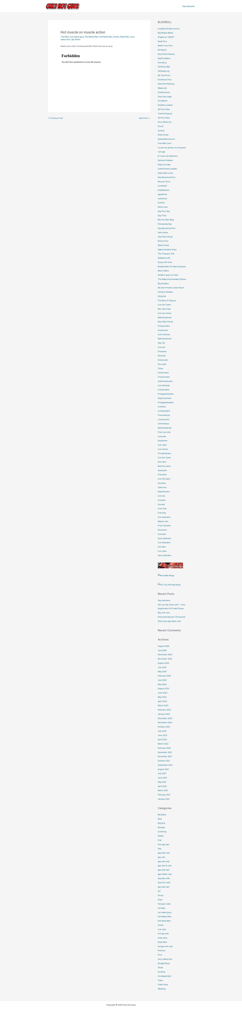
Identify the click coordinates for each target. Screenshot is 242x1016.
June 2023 (162, 693)
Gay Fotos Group (165, 236)
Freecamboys (164, 415)
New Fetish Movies (166, 54)
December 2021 (165, 752)
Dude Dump (163, 135)
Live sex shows (164, 313)
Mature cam (163, 521)
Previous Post (55, 118)
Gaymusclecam (164, 398)
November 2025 (165, 659)
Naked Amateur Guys (167, 249)
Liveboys (162, 406)
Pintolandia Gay (165, 224)
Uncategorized (164, 976)
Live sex (161, 347)
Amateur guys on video (168, 275)
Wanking (161, 989)
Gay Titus (162, 215)
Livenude (162, 436)
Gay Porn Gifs (164, 882)
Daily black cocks (165, 173)
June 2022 (162, 735)
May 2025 (162, 671)
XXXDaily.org (163, 71)
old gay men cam (165, 946)
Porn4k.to (162, 62)
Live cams (162, 445)
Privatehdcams (164, 453)
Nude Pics (162, 41)
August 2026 (163, 646)
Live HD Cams (164, 479)
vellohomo (162, 198)
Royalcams (162, 440)
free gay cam (163, 844)
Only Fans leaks (165, 96)
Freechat (162, 513)
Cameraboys (163, 423)
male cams (162, 938)
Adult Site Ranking (166, 84)
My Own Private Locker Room (171, 287)
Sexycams (162, 530)
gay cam (161, 857)
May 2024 (162, 684)
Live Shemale (164, 385)
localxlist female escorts (168, 28)
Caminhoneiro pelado (167, 169)
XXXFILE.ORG (164, 67)
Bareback (162, 814)
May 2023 (162, 697)
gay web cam (163, 887)
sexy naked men (165, 959)
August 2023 (163, 688)
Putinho (161, 202)
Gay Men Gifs (164, 878)
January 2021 (164, 799)
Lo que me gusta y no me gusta (172, 147)
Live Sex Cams (164, 304)
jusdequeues (163, 190)
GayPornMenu (164, 58)
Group (160, 895)
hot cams (162, 547)
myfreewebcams (165, 381)
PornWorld (162, 101)
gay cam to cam (165, 865)
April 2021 (162, 786)
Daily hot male (164, 164)
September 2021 (165, 765)
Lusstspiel (162, 185)
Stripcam (162, 355)
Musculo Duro (164, 181)
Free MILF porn (164, 143)
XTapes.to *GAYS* (166, 37)
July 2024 (162, 680)
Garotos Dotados (165, 160)
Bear (160, 819)
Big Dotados (163, 283)
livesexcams (163, 372)
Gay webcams (188, 6)
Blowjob (161, 827)
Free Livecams (164, 525)
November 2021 (165, 756)
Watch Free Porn (165, 45)
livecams (162, 500)
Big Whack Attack (165, 33)
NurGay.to (162, 50)
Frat (159, 840)
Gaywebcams (164, 491)
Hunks (116, 36)
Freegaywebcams (166, 394)
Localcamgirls (164, 411)
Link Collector (164, 334)
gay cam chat (163, 861)
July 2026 (162, 650)
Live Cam (162, 929)
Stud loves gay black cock (169, 621)
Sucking (161, 972)
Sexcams (162, 483)
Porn (160, 955)
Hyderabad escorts (166, 139)
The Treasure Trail (166, 253)
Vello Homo (163, 232)
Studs (160, 967)
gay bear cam (164, 853)
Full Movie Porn (165, 79)
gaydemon (162, 194)
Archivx (161, 130)
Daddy (160, 836)
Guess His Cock (165, 262)
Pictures (161, 950)
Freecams (162, 351)
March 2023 (163, 705)
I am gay (161, 152)
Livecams (162, 534)
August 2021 (163, 769)
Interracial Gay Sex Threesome (171, 617)
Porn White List (164, 122)
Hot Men (65, 36)
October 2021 (164, 761)
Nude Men (124, 36)
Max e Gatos (163, 270)
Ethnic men (163, 207)
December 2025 (165, 654)
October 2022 (164, 727)
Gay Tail (161, 343)
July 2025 (162, 667)
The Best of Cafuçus (167, 300)
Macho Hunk (163, 245)
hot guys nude (164, 904)
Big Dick (161, 823)
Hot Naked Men (92, 36)
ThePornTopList (165, 113)
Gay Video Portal (165, 321)
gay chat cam (163, 870)
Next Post (144, 118)
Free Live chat (164, 432)
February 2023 (164, 710)
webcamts (162, 470)
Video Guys (163, 984)
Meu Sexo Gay (164, 309)
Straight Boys (164, 963)
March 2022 (163, 744)
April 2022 (162, 739)
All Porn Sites (164, 109)
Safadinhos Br (164, 258)
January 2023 (164, 714)
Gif (159, 891)
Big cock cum (164, 612)
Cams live (162, 487)
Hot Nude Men (106, 36)
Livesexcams (163, 389)
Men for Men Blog (166, 219)
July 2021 (162, 773)
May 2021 (162, 782)
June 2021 (162, 778)
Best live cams (164, 466)
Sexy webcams (164, 538)
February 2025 (164, 676)
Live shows (163, 449)
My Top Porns (164, 75)
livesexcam (163, 330)
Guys (160, 899)
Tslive (160, 368)
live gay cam (163, 933)
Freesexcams (164, 326)
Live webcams (164, 517)
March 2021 (163, 790)
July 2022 (162, 731)
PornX (160, 126)
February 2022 (164, 748)
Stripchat (162, 296)
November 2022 (165, 722)
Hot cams (162, 462)
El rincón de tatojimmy (168, 156)
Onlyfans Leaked (165, 105)
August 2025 (163, 663)
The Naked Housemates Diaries (172, 279)
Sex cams (162, 364)
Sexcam (161, 504)
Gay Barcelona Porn (166, 177)
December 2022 (165, 718)
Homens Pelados (165, 292)
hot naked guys (77, 36)
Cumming (162, 831)
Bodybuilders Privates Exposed (172, 266)
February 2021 (164, 794)
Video (160, 980)
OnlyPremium (164, 92)
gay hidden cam (165, 874)
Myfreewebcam (165, 317)
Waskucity (162, 88)
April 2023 (162, 701)
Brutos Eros (163, 241)
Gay (159, 848)
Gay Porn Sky (164, 211)
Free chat (162, 508)
